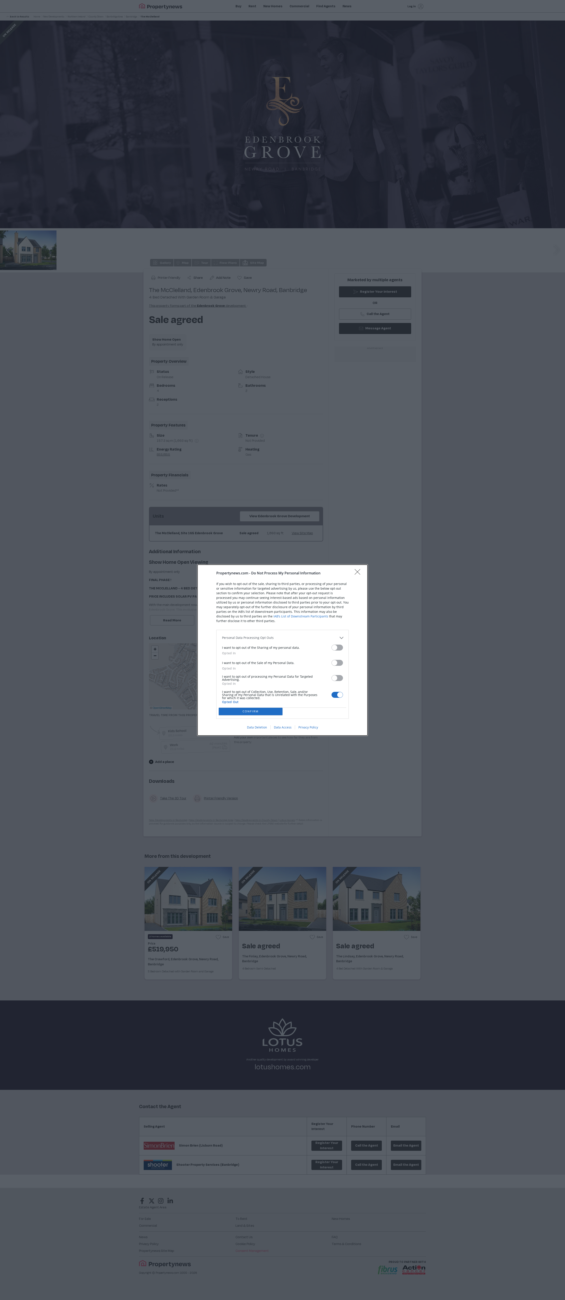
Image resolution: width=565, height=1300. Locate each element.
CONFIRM (251, 711)
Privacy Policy (308, 727)
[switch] (337, 648)
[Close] (359, 573)
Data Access (283, 727)
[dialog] (282, 650)
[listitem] (282, 638)
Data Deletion (257, 727)
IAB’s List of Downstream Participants (300, 616)
